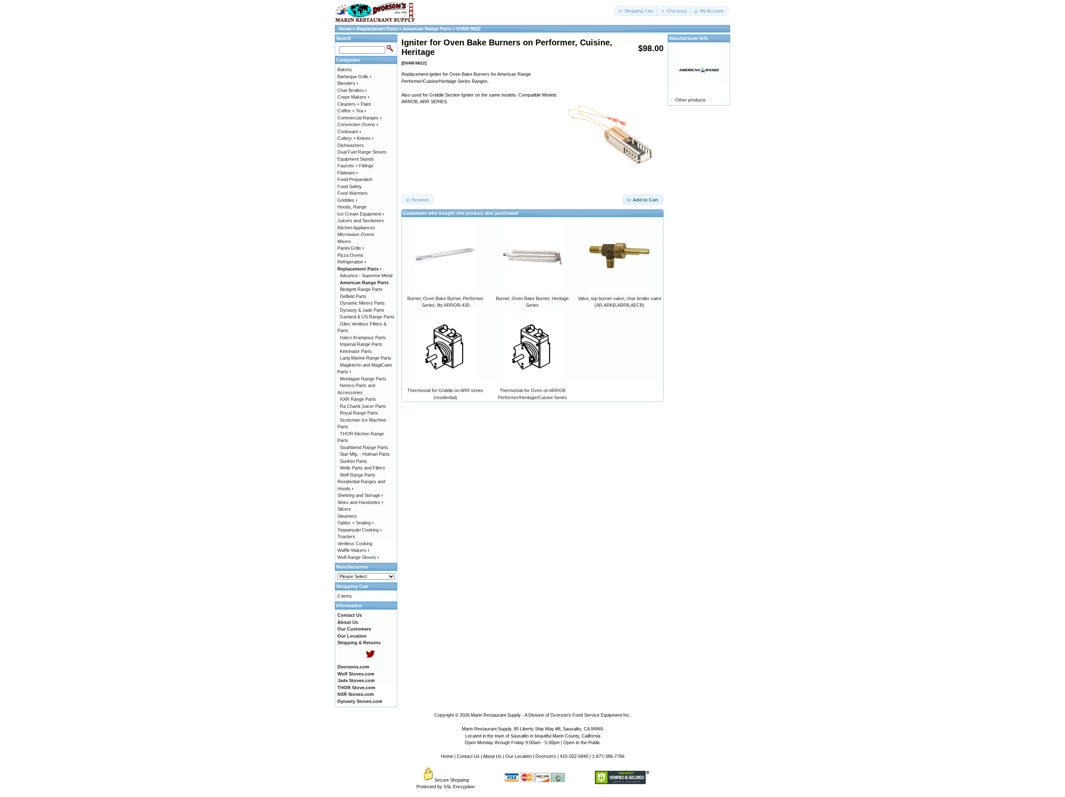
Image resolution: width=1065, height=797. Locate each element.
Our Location (518, 756)
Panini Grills (350, 248)
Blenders (347, 83)
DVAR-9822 (468, 28)
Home (345, 28)
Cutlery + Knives (355, 138)
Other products (690, 99)
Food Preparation (354, 179)
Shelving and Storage (360, 495)
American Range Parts (427, 28)
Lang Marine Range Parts (365, 357)
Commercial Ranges (359, 117)
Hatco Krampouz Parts (363, 337)
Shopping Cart (352, 586)
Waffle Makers (353, 550)
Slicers (344, 509)
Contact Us (468, 756)
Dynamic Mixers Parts (362, 302)
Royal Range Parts (359, 412)
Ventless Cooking (354, 543)
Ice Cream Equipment (360, 213)
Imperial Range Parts (361, 344)
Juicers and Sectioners (360, 220)
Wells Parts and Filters (362, 467)
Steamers (347, 516)
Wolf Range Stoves (358, 557)
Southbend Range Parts (364, 447)
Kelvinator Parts (356, 351)
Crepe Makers (353, 96)
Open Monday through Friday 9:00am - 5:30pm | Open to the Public (532, 742)
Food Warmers (352, 193)
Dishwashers (350, 145)
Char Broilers (352, 90)
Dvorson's (545, 756)
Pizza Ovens (350, 255)
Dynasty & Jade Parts (362, 310)
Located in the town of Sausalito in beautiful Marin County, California (532, 735)
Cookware (349, 131)
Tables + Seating (355, 522)
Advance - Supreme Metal (366, 275)
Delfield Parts (353, 296)
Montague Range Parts (363, 378)
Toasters (346, 536)
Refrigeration (351, 261)
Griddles (347, 200)
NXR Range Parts (358, 399)
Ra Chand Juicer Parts (363, 406)
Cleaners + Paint (354, 104)
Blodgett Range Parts (361, 289)
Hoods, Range (352, 206)
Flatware (347, 172)
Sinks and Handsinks (360, 502)
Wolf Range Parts (357, 474)
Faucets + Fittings (355, 165)
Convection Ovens (357, 124)
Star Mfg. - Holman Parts (365, 454)
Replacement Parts (377, 28)
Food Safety (349, 186)
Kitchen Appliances (356, 227)
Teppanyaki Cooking (359, 529)
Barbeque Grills (354, 76)
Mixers (344, 241)
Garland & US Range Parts (367, 316)
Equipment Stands (355, 158)
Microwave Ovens (355, 234)
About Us (492, 756)
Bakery (344, 69)
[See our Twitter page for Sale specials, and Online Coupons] (370, 660)
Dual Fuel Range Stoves (361, 151)
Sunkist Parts (353, 461)
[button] (636, 11)
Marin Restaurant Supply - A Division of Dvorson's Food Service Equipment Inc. (551, 715)
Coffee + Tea (351, 110)
